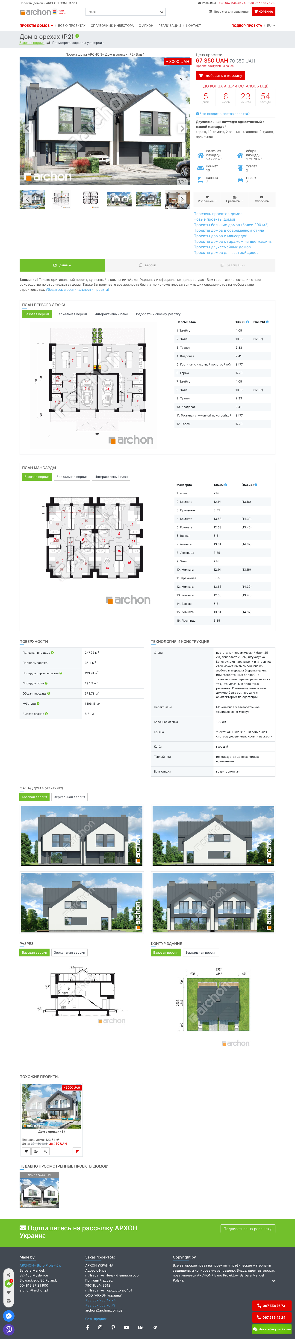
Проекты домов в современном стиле (229, 230)
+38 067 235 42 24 (232, 3)
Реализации (170, 25)
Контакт (193, 25)
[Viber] (9, 1330)
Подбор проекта (246, 25)
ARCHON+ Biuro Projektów (40, 1265)
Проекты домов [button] (35, 25)
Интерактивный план (111, 314)
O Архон (146, 25)
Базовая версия (31, 43)
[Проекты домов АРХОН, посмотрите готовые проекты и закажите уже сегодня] (43, 11)
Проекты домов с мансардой (221, 236)
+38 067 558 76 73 (261, 3)
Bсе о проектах (72, 25)
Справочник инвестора (112, 25)
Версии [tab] (150, 265)
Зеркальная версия (72, 314)
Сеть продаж (96, 1319)
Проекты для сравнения (230, 11)
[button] (9, 1275)
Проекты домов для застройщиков (226, 252)
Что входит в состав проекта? (224, 114)
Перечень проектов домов (218, 213)
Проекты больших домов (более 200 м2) (231, 224)
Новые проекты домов (214, 219)
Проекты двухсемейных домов (222, 247)
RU (270, 25)
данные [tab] (65, 265)
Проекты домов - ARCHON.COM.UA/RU (48, 3)
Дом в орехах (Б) (51, 1131)
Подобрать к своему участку (158, 314)
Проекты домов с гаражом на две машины (233, 241)
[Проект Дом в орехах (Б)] (51, 1106)
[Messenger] (9, 1316)
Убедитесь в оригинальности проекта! (77, 289)
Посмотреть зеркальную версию (78, 43)
